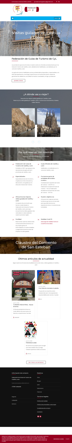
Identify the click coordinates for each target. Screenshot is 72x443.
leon (41, 299)
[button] (33, 141)
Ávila (38, 377)
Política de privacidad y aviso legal (46, 404)
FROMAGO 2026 (31, 343)
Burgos (39, 381)
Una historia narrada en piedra (49, 288)
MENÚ (56, 18)
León (38, 385)
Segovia (14, 397)
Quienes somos (18, 80)
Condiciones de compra (43, 408)
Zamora (14, 404)
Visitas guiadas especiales (36, 41)
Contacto (39, 412)
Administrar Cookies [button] (59, 439)
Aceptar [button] (67, 439)
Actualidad (16, 272)
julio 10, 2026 (16, 303)
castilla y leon (24, 272)
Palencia (39, 392)
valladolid (16, 274)
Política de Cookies (42, 401)
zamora (29, 353)
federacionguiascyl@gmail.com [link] (20, 383)
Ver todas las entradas (36, 362)
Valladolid (14, 400)
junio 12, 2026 (29, 341)
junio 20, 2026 (42, 286)
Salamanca (40, 388)
